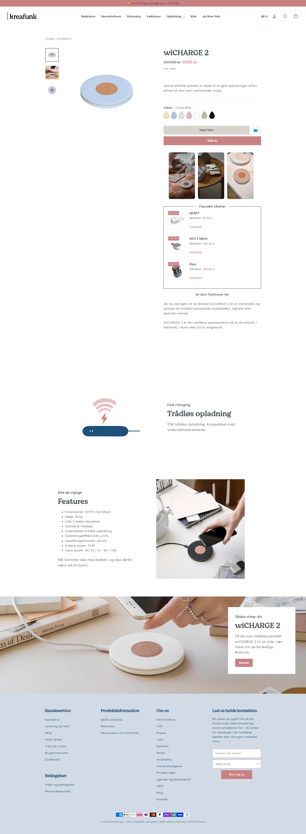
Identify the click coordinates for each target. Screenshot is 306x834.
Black (212, 116)
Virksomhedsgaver (170, 766)
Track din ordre (55, 746)
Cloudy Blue (174, 116)
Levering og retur (57, 726)
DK (266, 16)
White (197, 116)
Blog (160, 793)
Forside (49, 38)
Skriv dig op (237, 774)
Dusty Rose (189, 116)
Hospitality (164, 759)
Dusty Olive (205, 116)
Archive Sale (211, 16)
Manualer (108, 726)
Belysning (134, 16)
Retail (161, 753)
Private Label (166, 773)
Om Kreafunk (166, 720)
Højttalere (88, 16)
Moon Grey (182, 116)
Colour (177, 107)
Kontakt (162, 799)
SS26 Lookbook (111, 720)
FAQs (48, 733)
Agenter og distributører (174, 779)
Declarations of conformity (120, 733)
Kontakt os (52, 720)
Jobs (160, 739)
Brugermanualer (57, 753)
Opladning (174, 16)
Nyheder (163, 746)
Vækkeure (154, 16)
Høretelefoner (111, 16)
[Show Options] (257, 764)
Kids (194, 16)
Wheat (167, 116)
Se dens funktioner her (212, 294)
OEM (160, 786)
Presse (161, 733)
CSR (159, 726)
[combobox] (235, 764)
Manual (244, 663)
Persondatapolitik (57, 791)
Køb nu (212, 140)
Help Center (53, 739)
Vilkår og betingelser (59, 785)
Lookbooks (52, 759)
